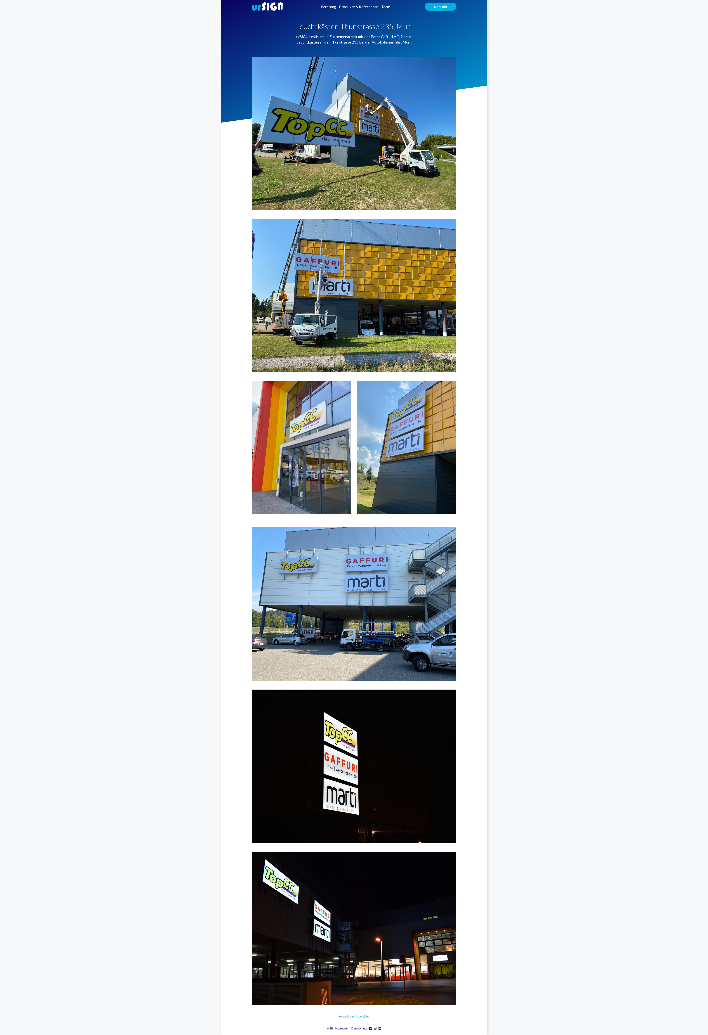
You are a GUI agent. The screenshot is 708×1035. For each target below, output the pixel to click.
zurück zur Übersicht (355, 1016)
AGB (330, 1028)
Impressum (342, 1028)
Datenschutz (359, 1028)
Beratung (328, 6)
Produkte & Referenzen (358, 6)
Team (385, 6)
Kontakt (440, 6)
